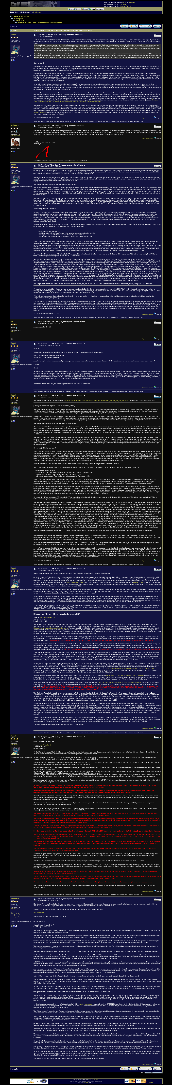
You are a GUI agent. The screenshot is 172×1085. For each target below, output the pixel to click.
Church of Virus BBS (21, 17)
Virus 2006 (20, 21)
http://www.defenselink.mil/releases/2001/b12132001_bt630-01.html (131, 668)
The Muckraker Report (47, 617)
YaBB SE (96, 1079)
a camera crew (138, 582)
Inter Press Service (46, 745)
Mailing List (18, 19)
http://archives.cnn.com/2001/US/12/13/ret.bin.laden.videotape (120, 682)
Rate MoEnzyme (15, 135)
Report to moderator (147, 118)
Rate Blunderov (15, 908)
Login (124, 2)
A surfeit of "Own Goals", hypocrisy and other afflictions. (40, 23)
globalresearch (38, 913)
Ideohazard (37, 12)
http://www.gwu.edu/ (85, 1004)
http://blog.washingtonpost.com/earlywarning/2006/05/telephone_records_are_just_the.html (96, 400)
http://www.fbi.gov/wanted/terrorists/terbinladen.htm (50, 628)
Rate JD (13, 331)
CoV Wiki (122, 4)
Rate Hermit (14, 43)
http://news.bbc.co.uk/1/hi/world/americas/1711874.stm (125, 675)
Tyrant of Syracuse (39, 112)
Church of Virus (125, 6)
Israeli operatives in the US (75, 582)
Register (132, 2)
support (85, 1082)
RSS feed (150, 1082)
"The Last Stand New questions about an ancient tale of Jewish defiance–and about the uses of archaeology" (95, 101)
